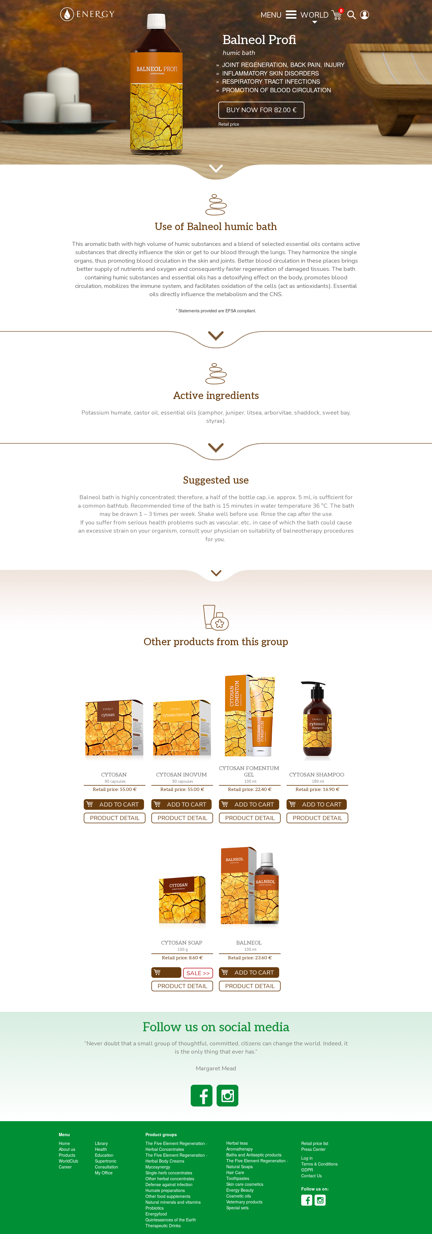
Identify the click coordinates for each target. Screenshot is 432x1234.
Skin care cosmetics (244, 1184)
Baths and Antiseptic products (254, 1155)
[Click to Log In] (366, 18)
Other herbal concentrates (169, 1178)
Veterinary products (244, 1202)
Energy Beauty (240, 1190)
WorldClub (68, 1161)
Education (104, 1155)
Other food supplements (167, 1196)
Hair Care (235, 1172)
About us (67, 1149)
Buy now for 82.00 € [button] (261, 110)
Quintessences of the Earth (170, 1220)
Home (64, 1143)
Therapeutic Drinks (163, 1225)
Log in (307, 1158)
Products (67, 1155)
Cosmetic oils (238, 1196)
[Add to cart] (166, 972)
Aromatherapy (239, 1149)
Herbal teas (237, 1143)
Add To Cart (119, 805)
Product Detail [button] (115, 818)
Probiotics (154, 1208)
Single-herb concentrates (168, 1173)
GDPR (307, 1170)
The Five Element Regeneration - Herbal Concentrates (176, 1146)
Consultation (106, 1167)
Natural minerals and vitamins (173, 1202)
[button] (114, 730)
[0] (337, 18)
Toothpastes (237, 1178)
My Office (104, 1173)
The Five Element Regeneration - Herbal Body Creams (176, 1158)
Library (101, 1143)
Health (101, 1149)
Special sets (237, 1207)
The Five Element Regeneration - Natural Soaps (257, 1163)
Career (65, 1167)
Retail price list (314, 1143)
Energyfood (156, 1214)
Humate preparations (165, 1190)
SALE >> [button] (198, 973)
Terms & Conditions (319, 1164)
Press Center (313, 1149)
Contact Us (311, 1175)
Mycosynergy (157, 1167)
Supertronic (105, 1161)
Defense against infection (168, 1184)
